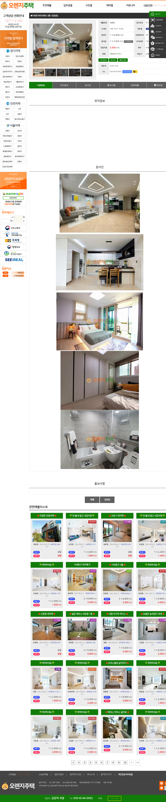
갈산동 (105, 741)
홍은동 (70, 593)
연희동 (105, 593)
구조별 (88, 5)
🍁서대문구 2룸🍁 (117, 565)
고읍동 (141, 642)
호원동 (141, 544)
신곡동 (71, 544)
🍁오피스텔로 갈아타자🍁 (117, 663)
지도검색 (158, 26)
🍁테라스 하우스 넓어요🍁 (117, 712)
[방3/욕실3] (44, 544)
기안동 (141, 741)
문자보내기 (159, 37)
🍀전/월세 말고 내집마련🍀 (82, 515)
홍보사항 (123, 60)
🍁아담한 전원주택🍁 (47, 515)
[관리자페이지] (161, 788)
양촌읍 (141, 692)
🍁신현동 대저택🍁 (47, 614)
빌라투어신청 (75, 774)
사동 (34, 692)
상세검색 (158, 32)
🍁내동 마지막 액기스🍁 (117, 614)
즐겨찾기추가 (159, 43)
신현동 (35, 642)
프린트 (107, 499)
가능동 (35, 741)
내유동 (35, 544)
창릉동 (105, 692)
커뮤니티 (130, 5)
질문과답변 (58, 774)
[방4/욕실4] (114, 544)
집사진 (113, 60)
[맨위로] (161, 783)
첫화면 (157, 55)
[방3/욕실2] (79, 544)
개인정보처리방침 (125, 774)
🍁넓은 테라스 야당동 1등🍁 (82, 614)
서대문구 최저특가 (82, 564)
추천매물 (47, 5)
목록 (92, 499)
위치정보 (103, 60)
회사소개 (90, 774)
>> (138, 763)
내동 (105, 642)
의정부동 (71, 692)
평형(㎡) (90, 593)
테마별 (109, 5)
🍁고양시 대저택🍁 (117, 515)
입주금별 (67, 5)
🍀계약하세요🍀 (46, 565)
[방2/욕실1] (79, 593)
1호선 (148, 29)
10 (125, 763)
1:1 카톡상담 (159, 49)
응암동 (141, 593)
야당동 (71, 642)
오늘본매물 (159, 20)
